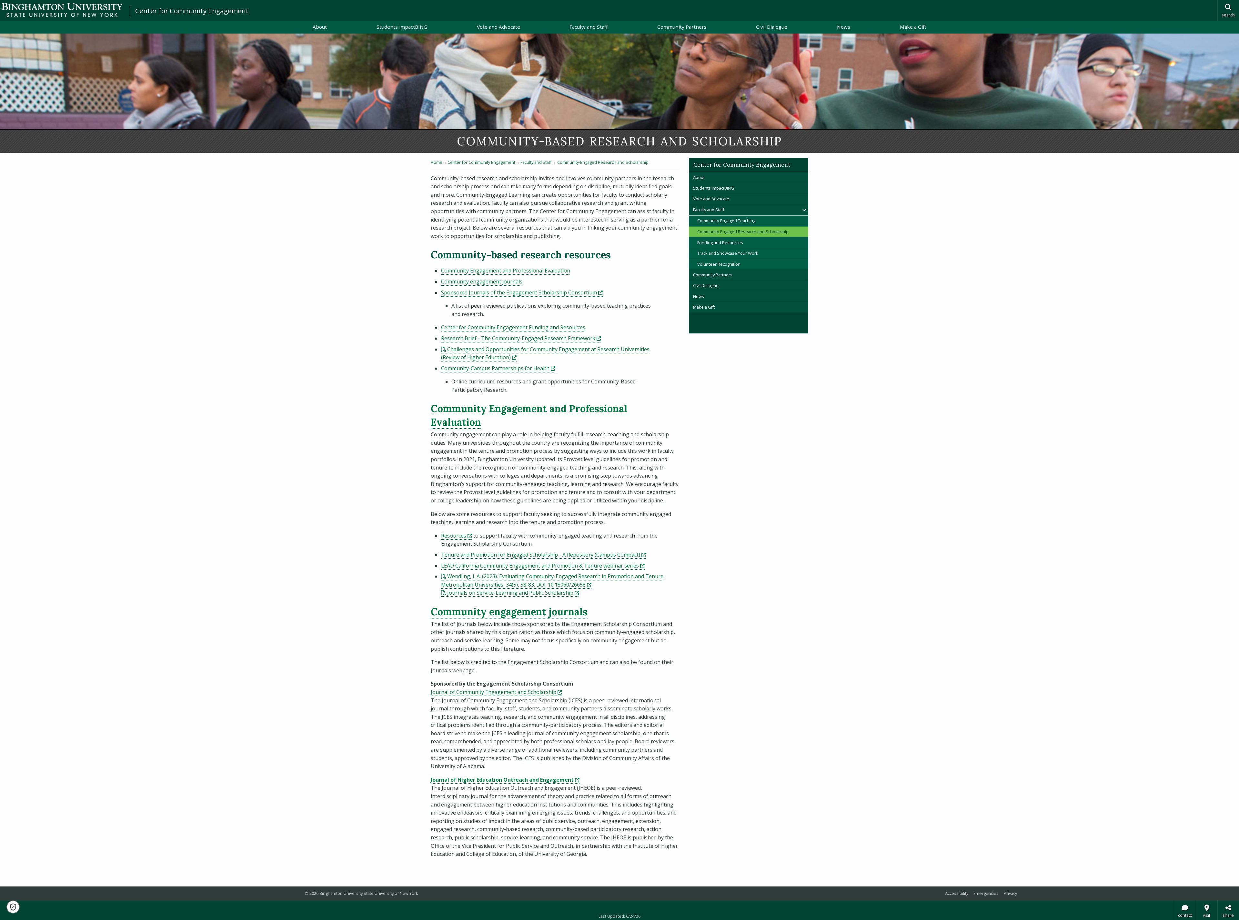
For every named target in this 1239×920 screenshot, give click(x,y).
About (320, 27)
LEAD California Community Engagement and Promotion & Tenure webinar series (543, 565)
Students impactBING (402, 27)
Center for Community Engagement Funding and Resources (513, 327)
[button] (13, 907)
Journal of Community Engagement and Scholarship (496, 692)
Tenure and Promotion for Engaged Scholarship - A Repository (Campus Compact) (543, 554)
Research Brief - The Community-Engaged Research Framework (521, 338)
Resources (456, 535)
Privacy (1010, 893)
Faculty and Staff (588, 27)
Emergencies (986, 893)
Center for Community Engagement (192, 10)
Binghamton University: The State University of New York (62, 10)
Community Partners (682, 27)
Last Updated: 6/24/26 (619, 916)
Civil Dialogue (771, 27)
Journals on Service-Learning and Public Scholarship (513, 592)
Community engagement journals (481, 281)
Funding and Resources (720, 242)
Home (436, 162)
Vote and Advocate (498, 27)
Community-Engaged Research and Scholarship (603, 162)
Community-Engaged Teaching (726, 220)
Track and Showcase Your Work (727, 253)
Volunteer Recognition (718, 264)
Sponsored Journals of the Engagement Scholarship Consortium (522, 292)
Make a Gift (913, 27)
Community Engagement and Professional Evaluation (505, 270)
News (843, 27)
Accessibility (956, 893)
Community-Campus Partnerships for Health (498, 368)
